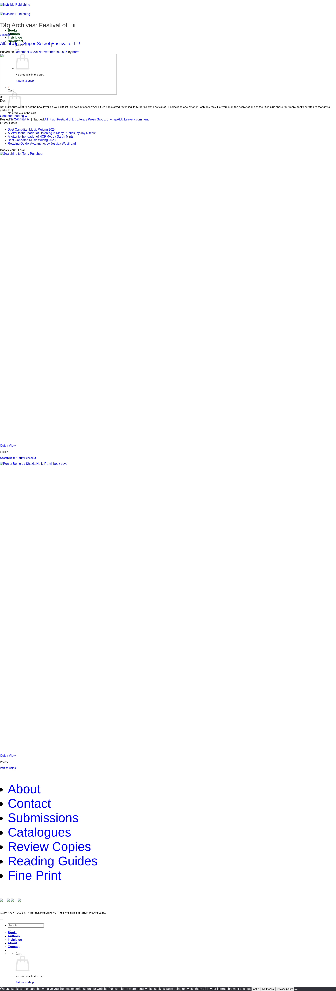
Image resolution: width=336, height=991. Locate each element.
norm (75, 52)
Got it (256, 988)
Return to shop (25, 982)
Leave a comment (136, 119)
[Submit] (17, 49)
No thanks (268, 988)
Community (5, 35)
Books (13, 30)
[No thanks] (296, 989)
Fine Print (34, 875)
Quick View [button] (8, 445)
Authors (14, 34)
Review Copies (49, 847)
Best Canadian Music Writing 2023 (32, 140)
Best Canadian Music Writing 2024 (32, 129)
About (24, 789)
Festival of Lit (66, 119)
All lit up (49, 119)
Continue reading (14, 116)
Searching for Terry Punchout (18, 457)
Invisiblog (15, 37)
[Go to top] (1, 919)
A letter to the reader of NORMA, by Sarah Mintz (40, 136)
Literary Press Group (91, 119)
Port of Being (8, 767)
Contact (29, 803)
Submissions (43, 818)
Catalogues (39, 832)
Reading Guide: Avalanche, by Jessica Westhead (42, 143)
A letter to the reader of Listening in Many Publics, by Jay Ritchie (52, 133)
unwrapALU (115, 119)
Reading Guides (53, 861)
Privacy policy (285, 988)
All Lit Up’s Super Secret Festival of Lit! (40, 43)
